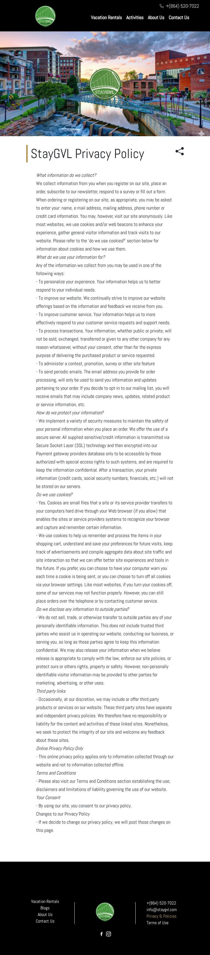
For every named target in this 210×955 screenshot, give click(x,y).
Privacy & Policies (161, 916)
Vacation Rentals (106, 17)
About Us (156, 17)
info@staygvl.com (162, 909)
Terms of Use (157, 923)
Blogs (44, 908)
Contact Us (179, 17)
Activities (135, 17)
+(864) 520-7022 (182, 6)
